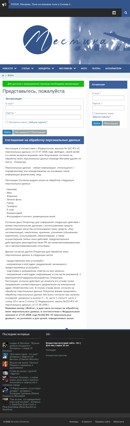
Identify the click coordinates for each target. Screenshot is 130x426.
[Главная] (3, 75)
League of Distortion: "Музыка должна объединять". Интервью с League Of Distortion (21, 347)
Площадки (51, 350)
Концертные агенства (56, 355)
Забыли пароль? (38, 122)
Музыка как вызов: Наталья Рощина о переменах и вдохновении (24, 365)
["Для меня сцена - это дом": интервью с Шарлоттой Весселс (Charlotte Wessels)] (5, 355)
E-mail (9, 103)
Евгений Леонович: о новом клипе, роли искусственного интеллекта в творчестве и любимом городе (20, 381)
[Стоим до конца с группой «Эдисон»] (5, 372)
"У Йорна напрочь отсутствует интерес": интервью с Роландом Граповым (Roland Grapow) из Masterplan (22, 392)
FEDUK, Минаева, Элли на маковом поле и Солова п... (41, 4)
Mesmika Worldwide (20, 422)
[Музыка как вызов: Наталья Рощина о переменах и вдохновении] (5, 364)
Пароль (10, 112)
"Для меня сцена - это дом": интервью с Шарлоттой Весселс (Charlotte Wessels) (24, 357)
